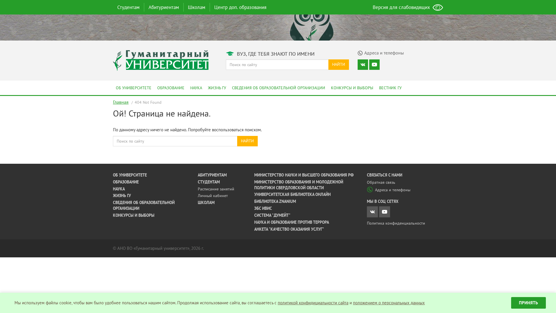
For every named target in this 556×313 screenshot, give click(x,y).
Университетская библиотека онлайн (292, 194)
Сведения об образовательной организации (278, 87)
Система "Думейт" (272, 215)
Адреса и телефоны (392, 189)
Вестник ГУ (390, 87)
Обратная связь (381, 182)
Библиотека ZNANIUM (275, 201)
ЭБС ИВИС (263, 208)
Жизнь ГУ (217, 87)
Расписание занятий (216, 189)
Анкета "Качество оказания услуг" (289, 229)
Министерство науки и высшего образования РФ (304, 175)
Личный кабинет (213, 195)
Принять (528, 302)
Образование (170, 87)
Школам (196, 7)
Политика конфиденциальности (396, 223)
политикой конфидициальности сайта (313, 302)
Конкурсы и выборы (352, 87)
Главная (121, 102)
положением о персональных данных (389, 302)
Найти (338, 64)
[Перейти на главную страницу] (161, 60)
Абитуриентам (164, 7)
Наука (196, 87)
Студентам (128, 7)
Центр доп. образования (240, 7)
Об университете (133, 87)
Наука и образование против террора (291, 222)
